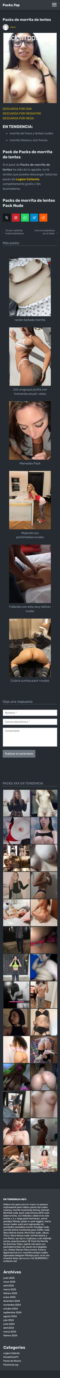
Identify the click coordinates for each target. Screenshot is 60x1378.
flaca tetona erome (13, 1232)
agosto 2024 (10, 1316)
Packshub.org (10, 1364)
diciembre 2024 (11, 1301)
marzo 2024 (9, 1331)
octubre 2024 (10, 1308)
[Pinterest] (16, 218)
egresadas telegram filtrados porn (21, 1255)
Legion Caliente (11, 1353)
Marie (13, 27)
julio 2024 (8, 1320)
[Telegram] (34, 218)
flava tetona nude (20, 1235)
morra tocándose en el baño (45, 232)
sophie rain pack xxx (34, 1244)
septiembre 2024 (12, 1312)
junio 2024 (9, 1324)
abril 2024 (8, 1327)
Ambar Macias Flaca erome (22, 1249)
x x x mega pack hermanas (25, 1218)
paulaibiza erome (24, 1227)
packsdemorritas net (14, 1247)
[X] (7, 218)
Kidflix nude (43, 1229)
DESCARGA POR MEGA (18, 118)
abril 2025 (8, 1285)
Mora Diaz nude (32, 1232)
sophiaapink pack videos (16, 1207)
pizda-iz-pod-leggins (32, 1221)
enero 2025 (9, 1297)
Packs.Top (11, 5)
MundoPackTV (10, 1357)
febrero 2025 (10, 1293)
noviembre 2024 (12, 1304)
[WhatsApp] (25, 218)
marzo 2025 (9, 1289)
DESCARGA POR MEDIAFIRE (22, 113)
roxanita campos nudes (35, 1252)
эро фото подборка (26, 1238)
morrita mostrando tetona (26, 1210)
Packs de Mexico (12, 1360)
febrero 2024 (10, 1335)
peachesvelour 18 (20, 1241)
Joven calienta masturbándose (14, 232)
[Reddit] (43, 218)
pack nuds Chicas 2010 (31, 1212)
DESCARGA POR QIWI (17, 109)
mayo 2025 (9, 1281)
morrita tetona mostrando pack (19, 1229)
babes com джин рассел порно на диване (25, 1204)
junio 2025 (8, 1278)
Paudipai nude (41, 1227)
